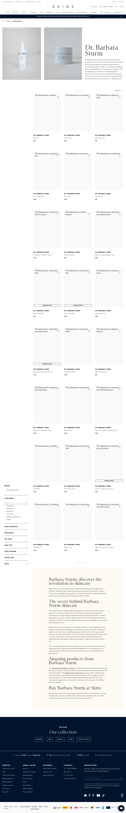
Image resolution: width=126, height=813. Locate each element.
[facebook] (89, 795)
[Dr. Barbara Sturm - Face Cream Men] (78, 287)
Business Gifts (47, 772)
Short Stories (27, 785)
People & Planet (28, 792)
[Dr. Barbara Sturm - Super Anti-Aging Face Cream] (109, 521)
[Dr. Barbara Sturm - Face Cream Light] (78, 463)
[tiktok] (103, 795)
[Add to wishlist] (58, 97)
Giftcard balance (7, 782)
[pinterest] (93, 795)
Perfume (39, 739)
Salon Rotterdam (28, 788)
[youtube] (98, 795)
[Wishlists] (116, 6)
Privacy (46, 806)
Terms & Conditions (25, 806)
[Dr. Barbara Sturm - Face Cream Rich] (47, 170)
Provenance (6, 788)
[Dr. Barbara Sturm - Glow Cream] (78, 521)
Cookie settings (35, 808)
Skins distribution (48, 775)
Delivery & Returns (8, 778)
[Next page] (83, 91)
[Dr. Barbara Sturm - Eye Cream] (78, 170)
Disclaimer (34, 806)
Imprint (41, 806)
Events (25, 782)
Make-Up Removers (14, 517)
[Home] (3, 21)
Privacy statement (97, 787)
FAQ (3, 772)
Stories (39, 1)
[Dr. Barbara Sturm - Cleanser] (47, 112)
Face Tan (10, 514)
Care (49, 739)
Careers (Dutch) (28, 778)
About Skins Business (50, 768)
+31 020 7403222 (71, 768)
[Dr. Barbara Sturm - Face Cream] (78, 112)
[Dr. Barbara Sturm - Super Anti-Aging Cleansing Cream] (109, 404)
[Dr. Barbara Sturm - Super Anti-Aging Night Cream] (109, 229)
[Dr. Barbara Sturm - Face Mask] (47, 463)
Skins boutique (71, 778)
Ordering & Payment (8, 775)
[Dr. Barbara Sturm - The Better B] (47, 521)
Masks (9, 519)
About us (26, 768)
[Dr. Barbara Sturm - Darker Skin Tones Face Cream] (47, 346)
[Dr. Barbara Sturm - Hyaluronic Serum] (109, 287)
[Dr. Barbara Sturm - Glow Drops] (78, 404)
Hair (70, 739)
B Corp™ (5, 792)
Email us (68, 772)
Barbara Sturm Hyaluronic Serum (63, 668)
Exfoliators (10, 508)
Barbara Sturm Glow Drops (74, 673)
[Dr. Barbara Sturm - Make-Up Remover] (109, 346)
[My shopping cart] (122, 6)
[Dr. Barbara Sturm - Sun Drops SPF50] (78, 346)
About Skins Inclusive (29, 772)
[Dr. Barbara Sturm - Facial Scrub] (109, 170)
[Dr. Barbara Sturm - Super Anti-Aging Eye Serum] (109, 463)
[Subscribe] (121, 777)
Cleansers (10, 506)
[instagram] (85, 795)
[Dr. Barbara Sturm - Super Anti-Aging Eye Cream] (47, 404)
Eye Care (10, 511)
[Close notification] (120, 16)
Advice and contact (8, 768)
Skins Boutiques (9, 1)
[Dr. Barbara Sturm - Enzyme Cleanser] (78, 229)
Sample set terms (7, 785)
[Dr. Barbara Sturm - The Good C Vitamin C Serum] (47, 229)
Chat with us (70, 775)
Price (7, 564)
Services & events (30, 1)
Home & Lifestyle (83, 739)
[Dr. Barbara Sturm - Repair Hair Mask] (47, 287)
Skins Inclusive (19, 1)
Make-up (60, 739)
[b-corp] (122, 795)
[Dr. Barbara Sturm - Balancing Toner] (109, 112)
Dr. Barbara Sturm (13, 490)
